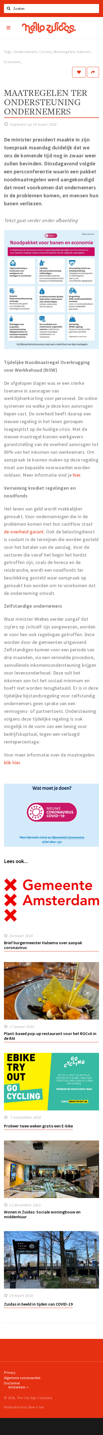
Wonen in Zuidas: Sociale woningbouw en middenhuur (42, 1214)
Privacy (9, 1372)
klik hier (12, 762)
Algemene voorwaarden (22, 1378)
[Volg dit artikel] (79, 72)
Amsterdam (17, 1387)
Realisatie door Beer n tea (24, 1407)
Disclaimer (12, 1383)
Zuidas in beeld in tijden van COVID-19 (38, 1304)
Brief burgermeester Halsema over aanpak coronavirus (43, 945)
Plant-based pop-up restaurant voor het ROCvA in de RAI (50, 1036)
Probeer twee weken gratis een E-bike (38, 1126)
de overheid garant (24, 532)
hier (77, 475)
